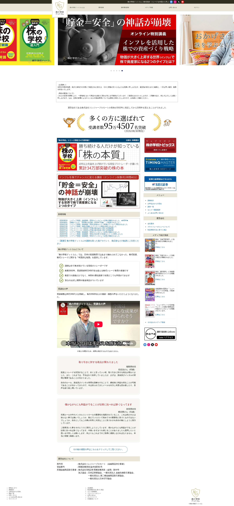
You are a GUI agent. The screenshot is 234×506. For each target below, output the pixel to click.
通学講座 (101, 7)
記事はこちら (160, 296)
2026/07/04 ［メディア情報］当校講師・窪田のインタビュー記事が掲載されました (90, 236)
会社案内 (151, 224)
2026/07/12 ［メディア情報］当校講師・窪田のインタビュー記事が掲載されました (90, 232)
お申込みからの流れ (155, 204)
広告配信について (93, 499)
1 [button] (111, 70)
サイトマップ (13, 499)
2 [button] (114, 70)
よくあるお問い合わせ (155, 213)
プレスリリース (92, 497)
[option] (117, 40)
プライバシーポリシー (94, 493)
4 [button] (119, 70)
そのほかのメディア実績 (156, 322)
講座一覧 (151, 207)
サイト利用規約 (92, 491)
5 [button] (122, 70)
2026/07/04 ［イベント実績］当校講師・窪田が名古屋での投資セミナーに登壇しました (91, 234)
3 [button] (116, 70)
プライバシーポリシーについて (159, 227)
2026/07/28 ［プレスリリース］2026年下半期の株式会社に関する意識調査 (87, 228)
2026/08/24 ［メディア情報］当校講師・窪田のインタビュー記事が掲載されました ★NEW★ (94, 220)
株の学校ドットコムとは (77, 7)
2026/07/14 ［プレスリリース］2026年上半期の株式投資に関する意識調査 (87, 230)
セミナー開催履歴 (154, 210)
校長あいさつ (13, 488)
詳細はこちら (160, 247)
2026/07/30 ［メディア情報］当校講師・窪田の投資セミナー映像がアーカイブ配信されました (94, 224)
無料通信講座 (125, 7)
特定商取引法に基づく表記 (157, 230)
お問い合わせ (173, 7)
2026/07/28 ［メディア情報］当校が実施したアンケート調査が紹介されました (88, 226)
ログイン (196, 7)
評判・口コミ (13, 495)
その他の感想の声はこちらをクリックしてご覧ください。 (98, 449)
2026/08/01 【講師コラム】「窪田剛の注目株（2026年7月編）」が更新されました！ (90, 222)
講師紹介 (151, 200)
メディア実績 (149, 7)
